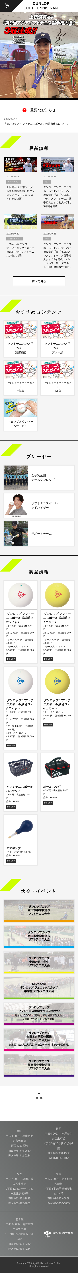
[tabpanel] (39, 55)
